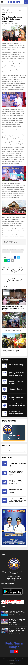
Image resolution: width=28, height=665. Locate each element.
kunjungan (20, 249)
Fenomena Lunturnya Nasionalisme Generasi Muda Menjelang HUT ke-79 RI (16, 397)
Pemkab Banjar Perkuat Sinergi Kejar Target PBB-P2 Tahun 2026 (17, 404)
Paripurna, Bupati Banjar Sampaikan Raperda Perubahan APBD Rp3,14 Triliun (16, 482)
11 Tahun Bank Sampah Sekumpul (11, 330)
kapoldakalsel (13, 249)
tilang (21, 252)
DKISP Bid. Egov (18, 660)
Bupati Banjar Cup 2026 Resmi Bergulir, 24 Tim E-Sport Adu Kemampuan (16, 381)
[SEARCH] (24, 450)
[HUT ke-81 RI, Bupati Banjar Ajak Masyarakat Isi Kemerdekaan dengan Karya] (4, 621)
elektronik (5, 249)
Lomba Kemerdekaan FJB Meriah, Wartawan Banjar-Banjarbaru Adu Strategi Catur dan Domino (17, 373)
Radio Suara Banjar (14, 4)
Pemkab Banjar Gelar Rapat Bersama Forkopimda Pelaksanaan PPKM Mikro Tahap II (13, 308)
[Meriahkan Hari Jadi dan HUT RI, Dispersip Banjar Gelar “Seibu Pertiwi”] (4, 630)
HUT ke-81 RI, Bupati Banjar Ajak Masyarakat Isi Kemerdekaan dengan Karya (17, 621)
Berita (4, 14)
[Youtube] (16, 651)
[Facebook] (12, 651)
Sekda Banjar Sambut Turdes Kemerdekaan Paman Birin (10, 351)
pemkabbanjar (6, 252)
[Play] (8, 438)
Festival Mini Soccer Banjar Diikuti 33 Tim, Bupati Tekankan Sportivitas (16, 491)
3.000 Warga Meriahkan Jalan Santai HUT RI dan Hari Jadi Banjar (17, 365)
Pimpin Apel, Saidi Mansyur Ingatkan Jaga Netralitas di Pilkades (14, 280)
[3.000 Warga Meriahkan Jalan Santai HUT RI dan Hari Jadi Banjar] (4, 613)
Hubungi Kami (13, 663)
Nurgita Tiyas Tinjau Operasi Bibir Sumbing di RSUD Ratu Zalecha (16, 389)
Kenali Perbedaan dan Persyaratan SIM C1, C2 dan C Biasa (16, 413)
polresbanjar (15, 252)
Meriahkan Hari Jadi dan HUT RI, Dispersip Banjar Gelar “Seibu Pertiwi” (17, 630)
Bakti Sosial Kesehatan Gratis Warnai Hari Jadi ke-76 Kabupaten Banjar (17, 463)
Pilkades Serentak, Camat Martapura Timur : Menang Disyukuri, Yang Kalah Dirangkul (14, 270)
